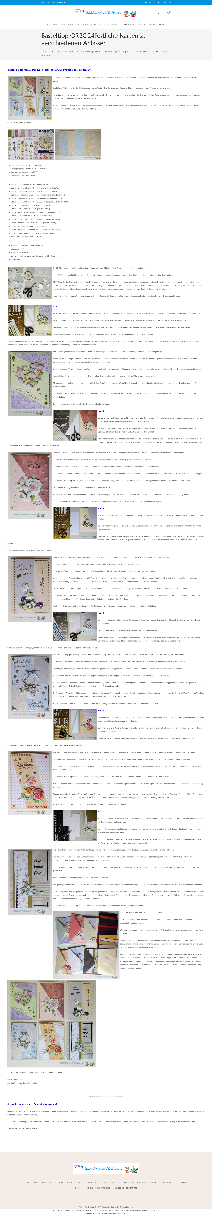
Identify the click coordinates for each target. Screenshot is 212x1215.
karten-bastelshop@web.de (159, 3)
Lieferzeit (181, 1182)
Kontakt (123, 1182)
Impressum (109, 1182)
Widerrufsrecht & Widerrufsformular (151, 1182)
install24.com (127, 1207)
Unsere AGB (93, 1182)
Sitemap (79, 1188)
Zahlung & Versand (36, 1182)
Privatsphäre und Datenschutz (66, 1182)
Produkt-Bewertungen (99, 1188)
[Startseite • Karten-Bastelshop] (106, 13)
